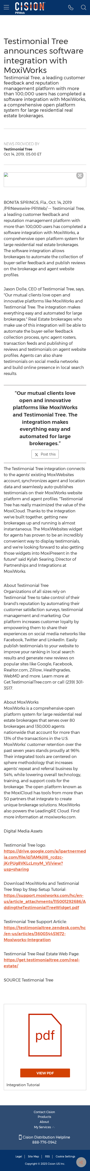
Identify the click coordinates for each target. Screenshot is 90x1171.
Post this (48, 454)
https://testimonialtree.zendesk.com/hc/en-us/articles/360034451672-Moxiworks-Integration (45, 933)
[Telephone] (70, 7)
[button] (45, 175)
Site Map (33, 1156)
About (44, 1122)
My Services (43, 1127)
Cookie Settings (65, 1156)
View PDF (45, 1073)
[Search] (83, 7)
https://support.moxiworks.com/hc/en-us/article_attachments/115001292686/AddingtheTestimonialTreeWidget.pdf (45, 901)
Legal (19, 1156)
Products (44, 1117)
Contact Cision (44, 1112)
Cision (52, 1163)
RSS (47, 1156)
